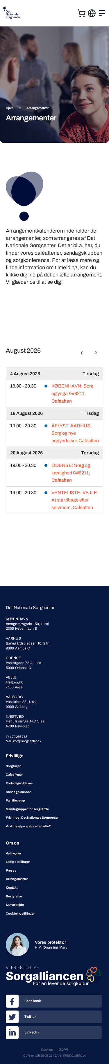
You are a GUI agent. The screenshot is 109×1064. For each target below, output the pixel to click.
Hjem (9, 108)
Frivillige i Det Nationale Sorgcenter (32, 817)
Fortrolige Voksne (19, 783)
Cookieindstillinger (20, 913)
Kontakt (11, 887)
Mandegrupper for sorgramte (27, 809)
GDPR (63, 1049)
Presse (11, 870)
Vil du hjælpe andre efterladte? (28, 826)
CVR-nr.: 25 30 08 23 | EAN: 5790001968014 (54, 1055)
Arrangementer (17, 879)
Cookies (47, 1049)
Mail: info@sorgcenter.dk (23, 741)
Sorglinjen (13, 766)
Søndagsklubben (19, 792)
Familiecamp (15, 800)
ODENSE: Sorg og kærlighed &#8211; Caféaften (70, 473)
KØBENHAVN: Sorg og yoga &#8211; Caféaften (72, 393)
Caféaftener (14, 774)
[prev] (81, 352)
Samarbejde (15, 904)
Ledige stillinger (18, 861)
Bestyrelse (14, 896)
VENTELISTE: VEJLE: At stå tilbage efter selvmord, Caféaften (75, 500)
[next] (96, 352)
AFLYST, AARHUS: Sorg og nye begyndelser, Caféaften (75, 433)
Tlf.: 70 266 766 (16, 736)
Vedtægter (13, 853)
